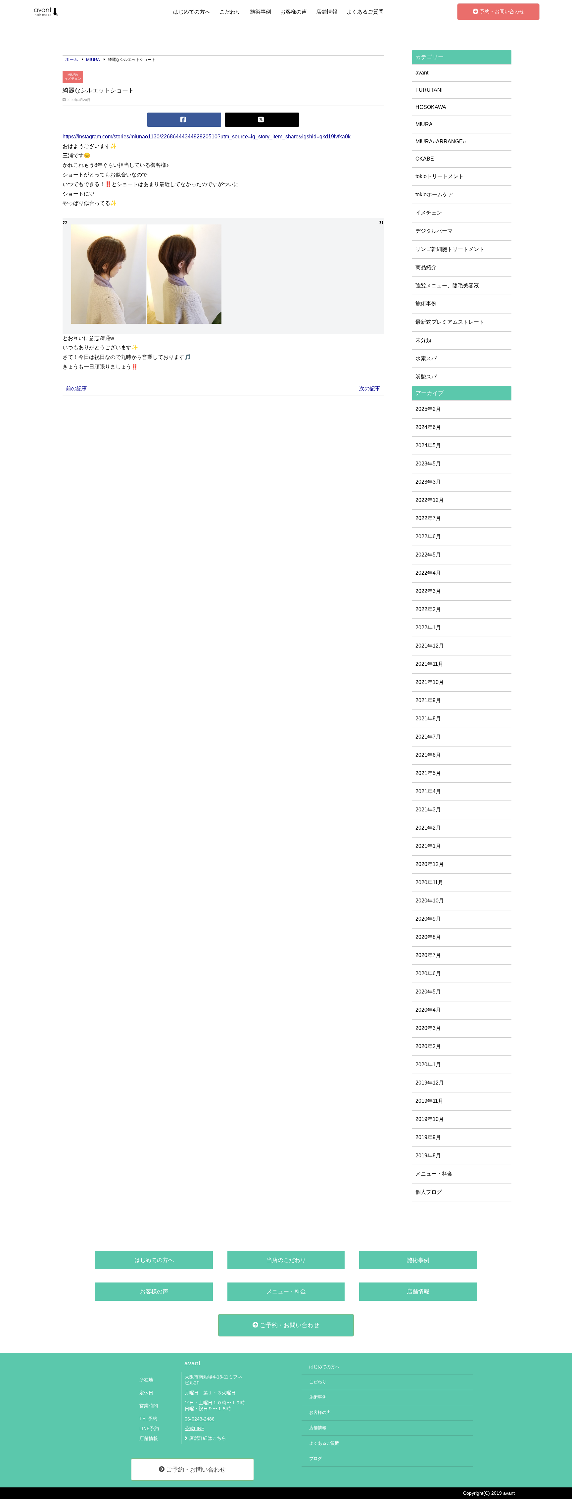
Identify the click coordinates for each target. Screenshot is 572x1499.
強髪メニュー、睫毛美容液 (447, 285)
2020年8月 (428, 937)
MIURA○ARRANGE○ (440, 141)
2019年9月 (428, 1137)
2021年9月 (428, 700)
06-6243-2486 (200, 1419)
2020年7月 (428, 955)
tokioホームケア (434, 194)
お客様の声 (293, 12)
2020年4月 (428, 1010)
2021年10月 (429, 682)
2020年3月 (428, 1028)
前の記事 (76, 388)
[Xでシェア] (262, 120)
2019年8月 (428, 1155)
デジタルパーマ (434, 231)
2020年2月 (428, 1046)
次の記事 (369, 388)
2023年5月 (428, 463)
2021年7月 (428, 737)
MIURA (73, 74)
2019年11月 (429, 1101)
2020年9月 (428, 919)
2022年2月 (428, 609)
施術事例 (260, 12)
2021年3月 (428, 809)
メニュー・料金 (434, 1174)
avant (421, 72)
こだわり (230, 12)
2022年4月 (428, 573)
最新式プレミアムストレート (449, 322)
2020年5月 (428, 991)
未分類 (423, 340)
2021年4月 (428, 791)
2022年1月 (428, 627)
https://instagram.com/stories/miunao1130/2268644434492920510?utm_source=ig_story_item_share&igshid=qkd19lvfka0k (207, 136)
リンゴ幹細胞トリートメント (449, 249)
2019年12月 (429, 1083)
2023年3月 (428, 482)
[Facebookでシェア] (184, 120)
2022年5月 (428, 554)
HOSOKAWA (430, 107)
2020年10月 (429, 900)
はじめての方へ (191, 12)
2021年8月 (428, 718)
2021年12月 (429, 646)
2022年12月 (429, 500)
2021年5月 (428, 773)
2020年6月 (428, 973)
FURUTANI (429, 90)
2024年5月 (428, 445)
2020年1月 (428, 1064)
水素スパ (426, 358)
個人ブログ (428, 1192)
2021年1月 (428, 846)
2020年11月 (429, 882)
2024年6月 (428, 427)
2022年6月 (428, 536)
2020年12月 (429, 864)
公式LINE (194, 1428)
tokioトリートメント (439, 176)
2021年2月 (428, 828)
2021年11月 (429, 664)
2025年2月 (428, 409)
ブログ (315, 1458)
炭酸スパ (426, 376)
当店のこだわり (286, 1260)
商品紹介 (426, 267)
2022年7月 (428, 518)
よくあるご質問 (365, 12)
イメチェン (73, 78)
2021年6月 (428, 755)
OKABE (424, 159)
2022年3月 (428, 591)
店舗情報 (326, 12)
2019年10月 (429, 1119)
